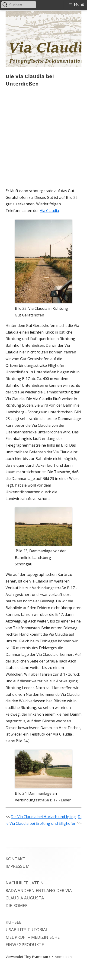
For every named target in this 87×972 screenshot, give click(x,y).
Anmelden (63, 957)
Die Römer (17, 905)
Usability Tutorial (27, 929)
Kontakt (15, 859)
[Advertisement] (43, 138)
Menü (79, 4)
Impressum (17, 866)
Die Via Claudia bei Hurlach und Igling (43, 816)
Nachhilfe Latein (25, 883)
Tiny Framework (37, 957)
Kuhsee (13, 922)
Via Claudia (49, 210)
